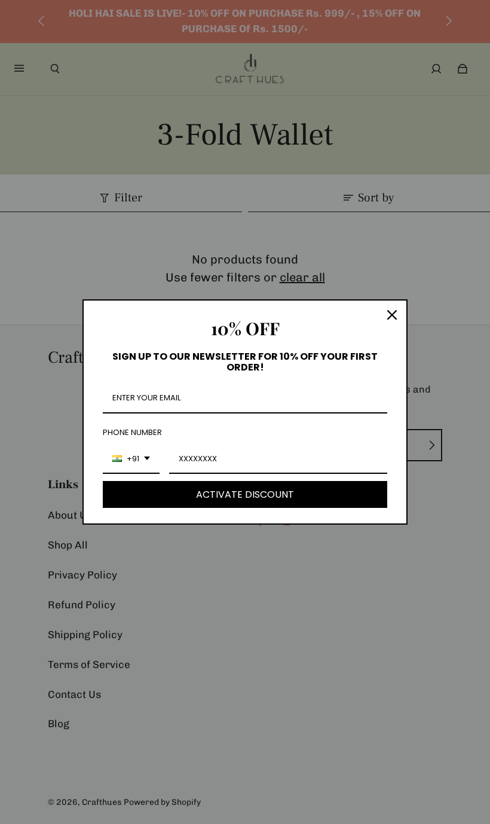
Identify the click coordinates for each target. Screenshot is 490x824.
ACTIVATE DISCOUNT (245, 494)
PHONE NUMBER (132, 432)
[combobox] (131, 459)
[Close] (392, 315)
